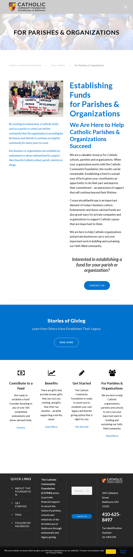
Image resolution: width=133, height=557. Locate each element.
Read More (112, 435)
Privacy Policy (123, 551)
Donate (21, 427)
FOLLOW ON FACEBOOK (22, 524)
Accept (111, 551)
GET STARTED (21, 504)
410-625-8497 (111, 517)
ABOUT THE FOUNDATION (23, 491)
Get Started (81, 426)
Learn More (51, 426)
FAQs (18, 514)
